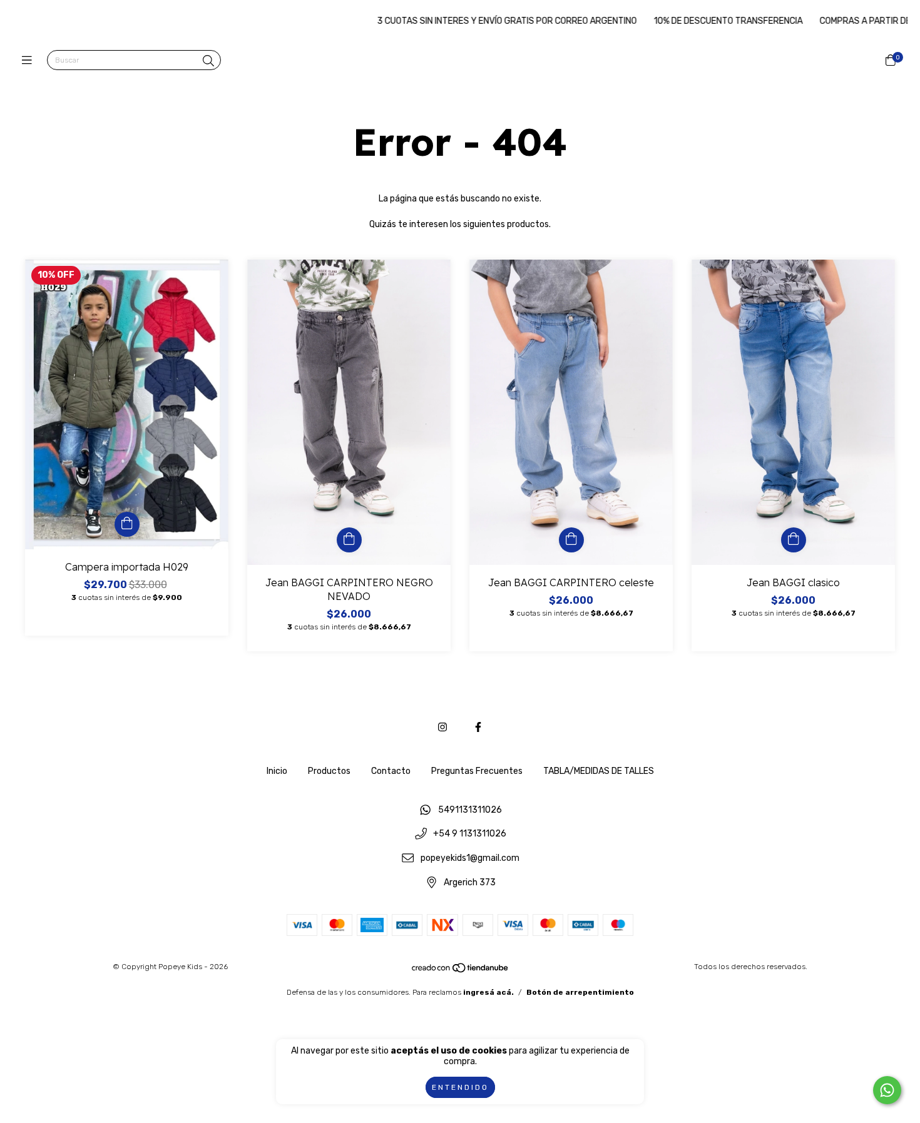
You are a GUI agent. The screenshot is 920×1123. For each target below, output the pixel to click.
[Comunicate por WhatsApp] (887, 1090)
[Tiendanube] (461, 971)
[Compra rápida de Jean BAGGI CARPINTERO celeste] (571, 539)
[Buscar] (208, 61)
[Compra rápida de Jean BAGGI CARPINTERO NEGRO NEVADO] (349, 539)
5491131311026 (470, 810)
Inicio (277, 771)
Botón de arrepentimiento (580, 992)
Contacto (391, 771)
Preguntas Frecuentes (477, 771)
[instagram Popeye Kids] (442, 727)
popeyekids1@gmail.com (470, 858)
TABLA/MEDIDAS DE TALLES (598, 771)
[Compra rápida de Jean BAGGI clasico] (793, 539)
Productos (329, 771)
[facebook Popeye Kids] (478, 727)
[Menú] (30, 60)
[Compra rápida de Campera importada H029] (127, 524)
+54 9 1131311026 (469, 834)
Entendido (460, 1087)
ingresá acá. (488, 992)
